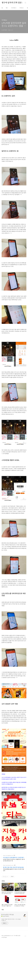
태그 (7, 8)
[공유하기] (6, 877)
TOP (25, 936)
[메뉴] (25, 3)
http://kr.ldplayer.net (8, 855)
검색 (22, 3)
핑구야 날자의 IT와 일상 (12, 3)
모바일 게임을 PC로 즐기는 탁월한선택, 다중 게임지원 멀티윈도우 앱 (14, 860)
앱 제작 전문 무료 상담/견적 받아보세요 (13, 867)
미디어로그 (13, 8)
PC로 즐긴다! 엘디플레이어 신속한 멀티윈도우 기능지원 (14, 857)
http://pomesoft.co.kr (8, 865)
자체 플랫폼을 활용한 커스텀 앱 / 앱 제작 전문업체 (13, 869)
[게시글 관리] (7, 877)
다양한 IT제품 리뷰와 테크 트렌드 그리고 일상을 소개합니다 (11, 919)
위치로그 (22, 8)
